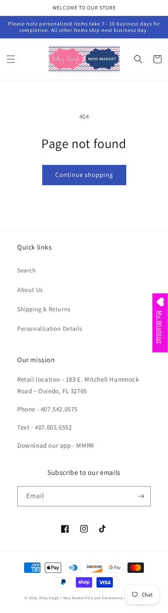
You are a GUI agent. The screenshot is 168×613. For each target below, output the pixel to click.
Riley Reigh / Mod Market (61, 597)
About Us (30, 290)
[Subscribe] (140, 496)
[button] (10, 59)
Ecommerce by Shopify (122, 597)
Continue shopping (84, 175)
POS (89, 597)
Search (26, 270)
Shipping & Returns (44, 309)
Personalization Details (49, 328)
